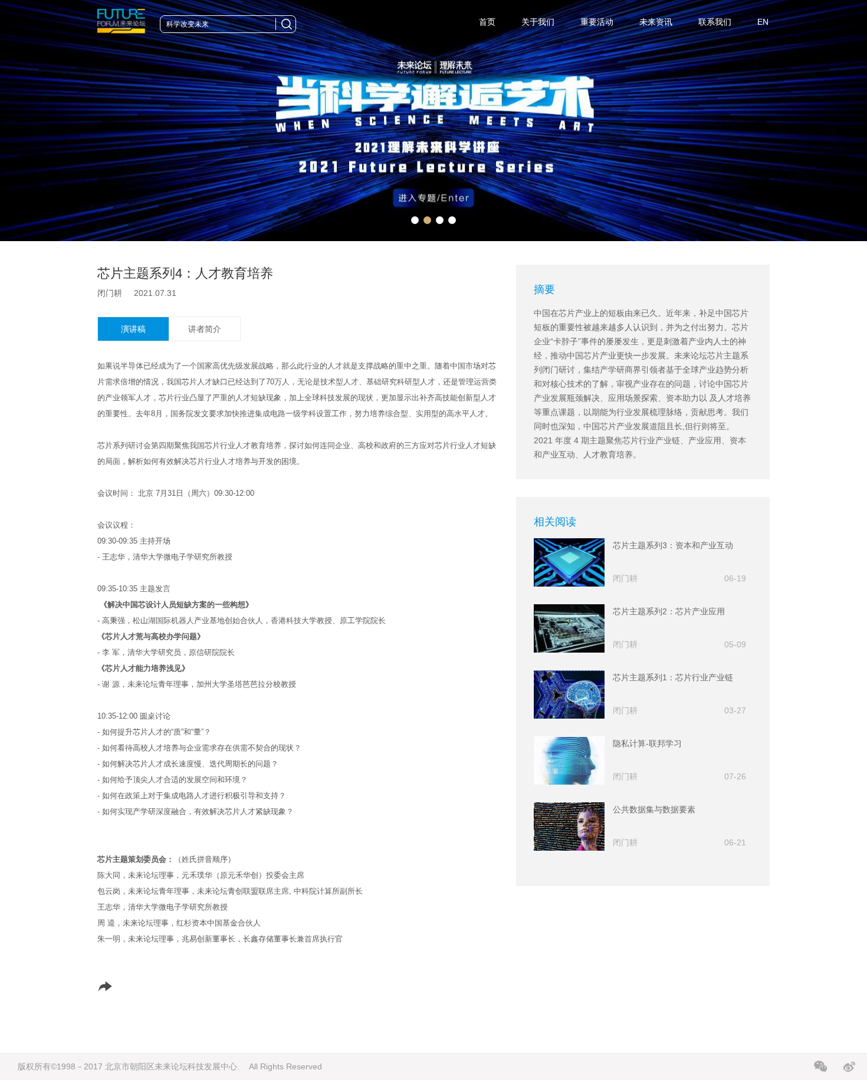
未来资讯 (655, 22)
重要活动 (596, 22)
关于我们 (537, 22)
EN (763, 22)
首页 (487, 22)
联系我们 (714, 22)
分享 (119, 986)
